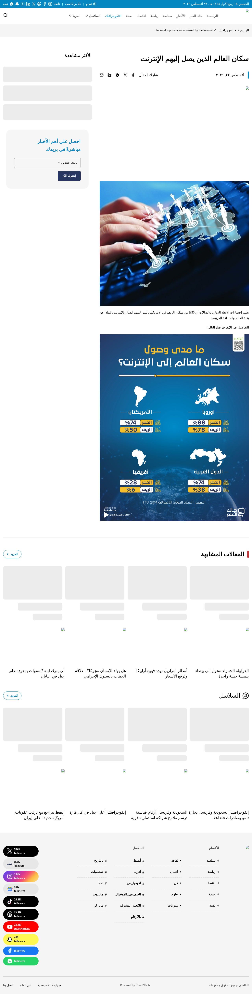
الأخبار (181, 16)
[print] (133, 75)
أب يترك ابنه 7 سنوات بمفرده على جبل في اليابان (36, 673)
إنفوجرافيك (226, 30)
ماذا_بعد (100, 895)
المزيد (14, 554)
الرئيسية (212, 16)
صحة (129, 16)
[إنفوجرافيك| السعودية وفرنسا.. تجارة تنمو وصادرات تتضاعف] (218, 786)
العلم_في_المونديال (129, 895)
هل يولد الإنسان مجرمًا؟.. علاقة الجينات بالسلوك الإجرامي (100, 673)
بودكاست (71, 4)
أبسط (138, 861)
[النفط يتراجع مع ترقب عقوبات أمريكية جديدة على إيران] (34, 786)
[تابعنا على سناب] (17, 4)
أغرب (139, 872)
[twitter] (125, 75)
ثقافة (174, 860)
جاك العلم (195, 16)
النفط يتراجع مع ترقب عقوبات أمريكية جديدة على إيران (40, 815)
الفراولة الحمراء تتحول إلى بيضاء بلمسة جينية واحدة (222, 673)
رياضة (154, 16)
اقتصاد (141, 16)
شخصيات (99, 872)
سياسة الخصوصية (49, 985)
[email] (102, 75)
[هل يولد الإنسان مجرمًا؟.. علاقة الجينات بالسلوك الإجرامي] (95, 645)
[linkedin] (109, 75)
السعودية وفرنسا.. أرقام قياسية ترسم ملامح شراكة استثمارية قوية (159, 815)
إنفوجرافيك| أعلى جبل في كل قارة (98, 812)
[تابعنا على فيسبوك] (45, 4)
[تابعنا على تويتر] (34, 4)
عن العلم (25, 985)
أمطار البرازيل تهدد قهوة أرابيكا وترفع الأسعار (161, 673)
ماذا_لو (100, 906)
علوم (174, 894)
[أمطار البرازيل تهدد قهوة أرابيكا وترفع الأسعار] (156, 645)
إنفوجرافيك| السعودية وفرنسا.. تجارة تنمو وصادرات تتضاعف (219, 815)
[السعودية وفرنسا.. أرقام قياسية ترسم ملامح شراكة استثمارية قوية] (156, 786)
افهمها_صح (135, 883)
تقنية (212, 905)
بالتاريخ (100, 861)
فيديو (89, 4)
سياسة (167, 16)
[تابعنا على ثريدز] (39, 4)
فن (176, 883)
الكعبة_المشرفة (132, 906)
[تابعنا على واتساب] (12, 4)
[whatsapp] (117, 75)
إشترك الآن (69, 175)
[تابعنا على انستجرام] (50, 4)
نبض (5, 3)
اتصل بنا (8, 985)
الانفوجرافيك (113, 16)
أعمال (174, 871)
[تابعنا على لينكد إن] (28, 4)
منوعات (173, 905)
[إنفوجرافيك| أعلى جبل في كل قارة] (95, 786)
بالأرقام (137, 917)
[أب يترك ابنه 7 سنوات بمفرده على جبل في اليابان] (34, 645)
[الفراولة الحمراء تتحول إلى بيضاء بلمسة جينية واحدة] (218, 645)
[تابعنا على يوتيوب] (23, 4)
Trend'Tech (143, 985)
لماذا (102, 883)
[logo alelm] (237, 16)
